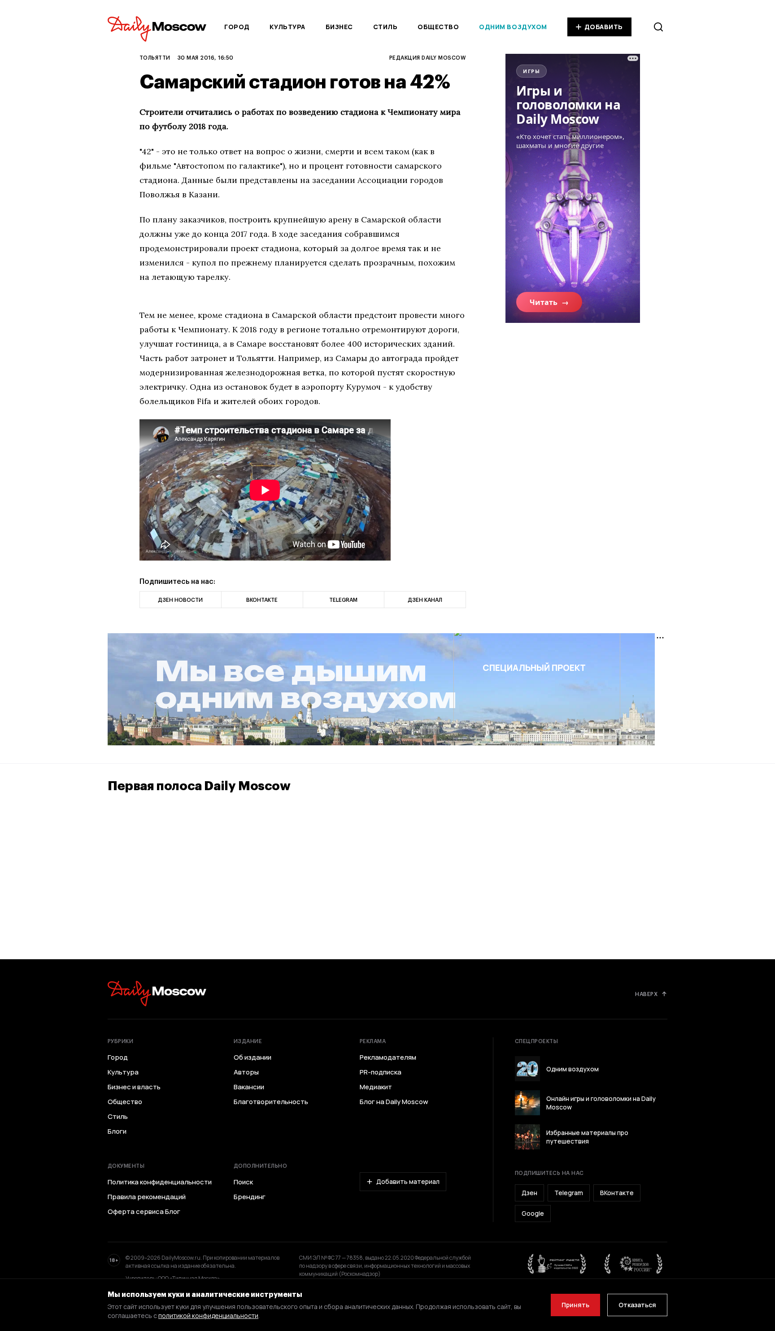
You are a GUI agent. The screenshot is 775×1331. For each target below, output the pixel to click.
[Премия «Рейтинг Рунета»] (557, 1264)
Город (237, 26)
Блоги (117, 1131)
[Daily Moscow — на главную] (157, 993)
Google (533, 1213)
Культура (287, 26)
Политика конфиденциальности (160, 1182)
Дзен (529, 1192)
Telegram (568, 1192)
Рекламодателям (388, 1057)
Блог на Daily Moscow (394, 1101)
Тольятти (154, 57)
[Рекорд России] (633, 1264)
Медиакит (376, 1087)
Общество (438, 26)
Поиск (243, 1182)
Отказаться (637, 1305)
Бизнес (339, 26)
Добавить (603, 26)
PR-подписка (380, 1072)
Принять (575, 1305)
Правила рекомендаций (147, 1196)
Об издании (252, 1057)
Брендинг (250, 1196)
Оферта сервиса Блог (144, 1211)
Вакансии (249, 1087)
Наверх (646, 994)
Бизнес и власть (134, 1087)
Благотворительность (271, 1101)
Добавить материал (408, 1181)
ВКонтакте (617, 1192)
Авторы (246, 1072)
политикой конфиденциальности (208, 1315)
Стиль (385, 26)
